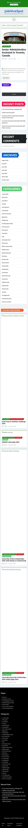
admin (5, 58)
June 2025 (4, 167)
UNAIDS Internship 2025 (8, 112)
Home (3, 25)
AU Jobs (4, 204)
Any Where (5, 200)
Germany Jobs (5, 227)
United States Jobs (6, 298)
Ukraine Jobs (5, 289)
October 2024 (5, 180)
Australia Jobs (5, 207)
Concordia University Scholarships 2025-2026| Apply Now (14, 678)
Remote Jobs (5, 259)
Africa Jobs (4, 197)
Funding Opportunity (7, 223)
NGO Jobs (4, 256)
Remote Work (5, 262)
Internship (4, 233)
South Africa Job (6, 276)
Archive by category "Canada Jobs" (15, 25)
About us (4, 697)
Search (6, 85)
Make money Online (7, 246)
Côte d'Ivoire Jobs (6, 213)
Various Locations (6, 302)
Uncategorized (5, 295)
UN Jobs (4, 292)
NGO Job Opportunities (8, 702)
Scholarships (5, 266)
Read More (6, 78)
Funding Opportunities (8, 701)
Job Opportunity (6, 240)
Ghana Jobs (5, 230)
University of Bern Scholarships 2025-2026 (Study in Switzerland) (14, 560)
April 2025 (4, 173)
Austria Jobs (5, 194)
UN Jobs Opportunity (7, 708)
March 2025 (5, 176)
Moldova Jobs (5, 249)
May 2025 (4, 170)
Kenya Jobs (5, 243)
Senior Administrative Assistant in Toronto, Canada (14, 52)
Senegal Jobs (5, 269)
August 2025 (5, 160)
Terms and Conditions (8, 706)
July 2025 (4, 163)
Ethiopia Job (5, 220)
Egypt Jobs (4, 217)
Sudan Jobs (5, 279)
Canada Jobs (5, 210)
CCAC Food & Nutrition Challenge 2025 (12, 109)
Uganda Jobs (5, 285)
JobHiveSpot (14, 11)
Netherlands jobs (6, 253)
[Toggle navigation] (14, 19)
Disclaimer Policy (6, 699)
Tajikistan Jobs (5, 282)
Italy (3, 236)
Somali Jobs (5, 272)
